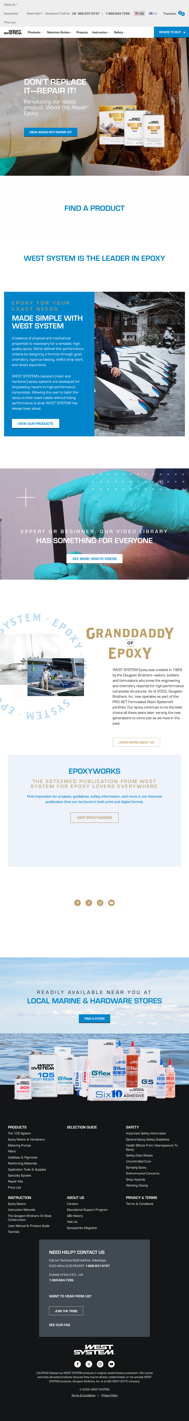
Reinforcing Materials (22, 1163)
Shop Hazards (135, 1179)
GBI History (75, 1215)
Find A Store (94, 1018)
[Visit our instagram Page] (100, 903)
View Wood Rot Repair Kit (50, 132)
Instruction (99, 32)
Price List (10, 22)
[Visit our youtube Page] (111, 903)
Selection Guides (58, 32)
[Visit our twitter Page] (89, 903)
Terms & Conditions (139, 1203)
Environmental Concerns (142, 1173)
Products (34, 32)
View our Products (35, 423)
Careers (72, 1203)
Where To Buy (170, 32)
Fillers (12, 1151)
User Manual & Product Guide (28, 1225)
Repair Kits (15, 1181)
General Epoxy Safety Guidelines (147, 1139)
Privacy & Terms (141, 1197)
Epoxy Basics (17, 1203)
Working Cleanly (137, 1185)
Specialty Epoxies (19, 1175)
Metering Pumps (19, 1145)
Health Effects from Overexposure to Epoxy (152, 1147)
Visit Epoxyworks (94, 817)
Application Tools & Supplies (27, 1169)
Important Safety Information (146, 1133)
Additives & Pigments (22, 1157)
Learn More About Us (136, 742)
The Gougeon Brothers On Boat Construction (29, 1217)
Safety (118, 32)
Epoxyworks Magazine (82, 1227)
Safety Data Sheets (139, 1155)
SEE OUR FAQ (59, 1324)
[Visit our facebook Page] (77, 903)
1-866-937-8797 (97, 1265)
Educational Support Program (87, 1209)
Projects (82, 32)
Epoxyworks (11, 13)
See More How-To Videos (95, 558)
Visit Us (72, 1221)
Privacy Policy (110, 1395)
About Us (9, 4)
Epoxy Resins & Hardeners (26, 1139)
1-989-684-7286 (61, 1280)
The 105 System (19, 1133)
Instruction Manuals (21, 1209)
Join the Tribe (66, 1310)
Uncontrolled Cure (138, 1161)
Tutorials (13, 1231)
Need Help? (34, 13)
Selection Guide (82, 1126)
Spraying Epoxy (136, 1167)
